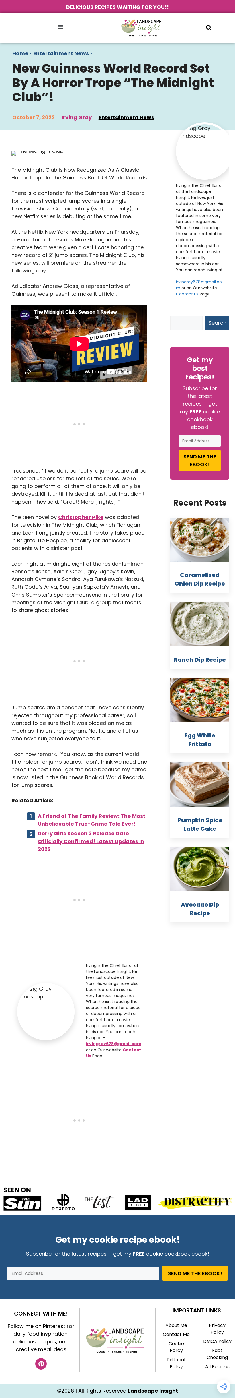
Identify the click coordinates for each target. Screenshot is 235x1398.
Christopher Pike (80, 517)
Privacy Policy (217, 1328)
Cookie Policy (176, 1347)
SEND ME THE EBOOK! (199, 460)
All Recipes (217, 1366)
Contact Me (176, 1334)
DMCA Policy (217, 1341)
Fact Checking (217, 1354)
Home (20, 53)
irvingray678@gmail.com (113, 1044)
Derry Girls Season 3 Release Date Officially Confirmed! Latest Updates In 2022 (91, 841)
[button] (60, 27)
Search (217, 322)
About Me (176, 1325)
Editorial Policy (176, 1363)
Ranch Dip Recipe (200, 660)
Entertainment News (61, 53)
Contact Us (187, 294)
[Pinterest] (41, 1364)
